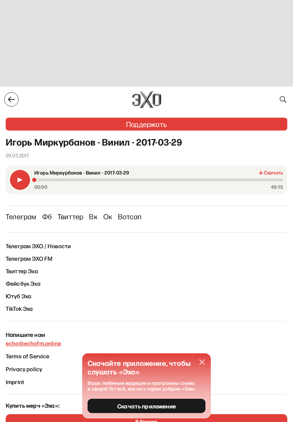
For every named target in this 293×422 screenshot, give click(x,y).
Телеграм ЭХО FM (29, 258)
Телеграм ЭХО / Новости (38, 246)
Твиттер (70, 216)
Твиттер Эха (22, 271)
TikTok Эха (19, 308)
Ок (107, 216)
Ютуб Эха (18, 296)
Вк (93, 216)
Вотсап (129, 216)
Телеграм (21, 216)
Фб (47, 216)
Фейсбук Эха (23, 283)
